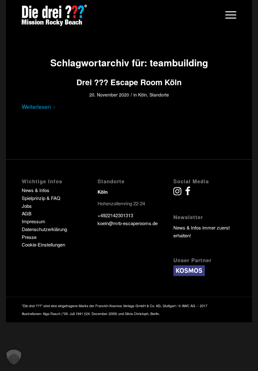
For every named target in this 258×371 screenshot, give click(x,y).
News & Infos (35, 190)
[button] (14, 357)
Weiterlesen (36, 106)
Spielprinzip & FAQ (41, 198)
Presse (29, 237)
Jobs (27, 205)
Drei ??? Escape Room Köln (129, 82)
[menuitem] (227, 14)
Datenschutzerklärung (44, 229)
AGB (26, 213)
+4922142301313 (115, 215)
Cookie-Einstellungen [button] (43, 244)
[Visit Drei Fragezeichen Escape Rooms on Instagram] (177, 192)
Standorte (159, 94)
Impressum (33, 221)
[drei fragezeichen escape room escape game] (55, 14)
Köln (142, 94)
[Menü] (227, 14)
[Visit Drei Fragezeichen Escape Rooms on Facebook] (187, 192)
